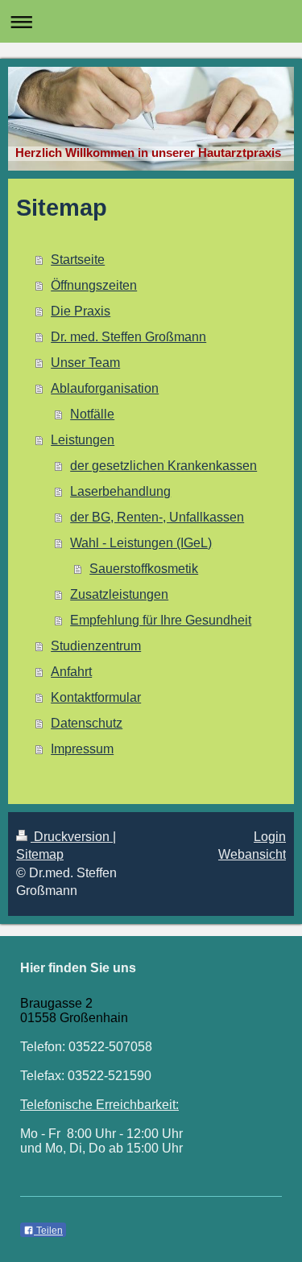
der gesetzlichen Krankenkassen (163, 465)
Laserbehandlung (120, 491)
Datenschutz (86, 723)
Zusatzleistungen (119, 594)
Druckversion (72, 836)
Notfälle (92, 414)
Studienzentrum (96, 646)
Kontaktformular (96, 697)
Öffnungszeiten (94, 285)
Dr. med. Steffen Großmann (128, 337)
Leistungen (82, 440)
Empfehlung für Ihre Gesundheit (160, 620)
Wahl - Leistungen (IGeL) (141, 543)
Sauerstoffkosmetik (143, 568)
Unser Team (85, 362)
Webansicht (252, 854)
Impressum (82, 749)
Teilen (48, 1230)
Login (270, 836)
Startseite (78, 259)
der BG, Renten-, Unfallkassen (157, 517)
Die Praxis (80, 311)
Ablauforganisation (105, 388)
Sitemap (40, 854)
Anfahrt (71, 671)
